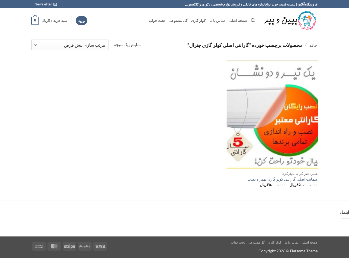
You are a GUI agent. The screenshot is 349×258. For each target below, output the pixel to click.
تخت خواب (157, 20)
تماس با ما (217, 20)
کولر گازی (198, 20)
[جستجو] (253, 20)
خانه (313, 45)
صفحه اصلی (238, 20)
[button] (45, 4)
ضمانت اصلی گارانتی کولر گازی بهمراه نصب (283, 179)
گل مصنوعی (178, 20)
